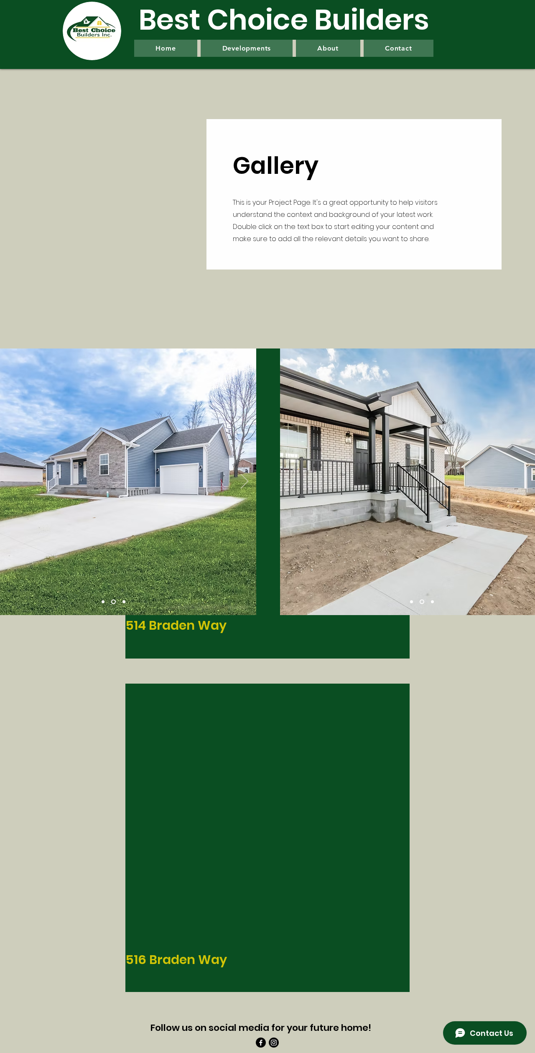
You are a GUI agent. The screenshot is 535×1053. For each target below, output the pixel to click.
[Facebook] (261, 1043)
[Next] (244, 482)
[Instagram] (274, 1043)
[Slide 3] (123, 602)
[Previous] (292, 482)
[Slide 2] (112, 601)
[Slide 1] (103, 601)
